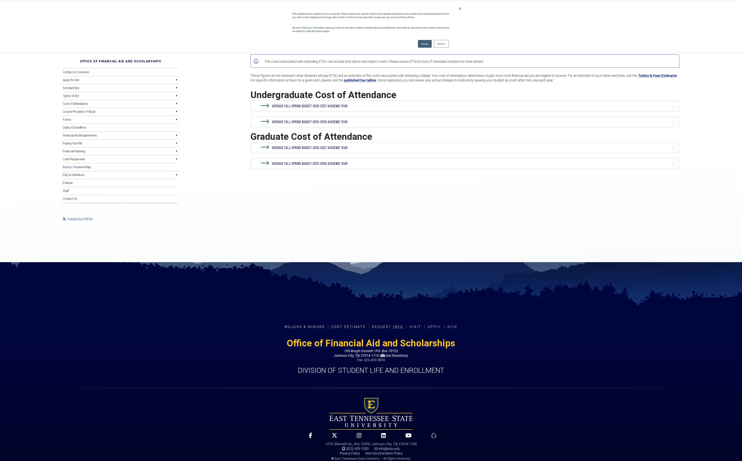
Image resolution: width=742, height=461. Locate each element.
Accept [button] (424, 43)
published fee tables (360, 80)
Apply (434, 327)
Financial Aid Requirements (80, 135)
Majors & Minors (304, 327)
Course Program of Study (79, 112)
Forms (67, 119)
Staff (66, 191)
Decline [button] (441, 43)
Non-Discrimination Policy (383, 453)
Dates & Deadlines (74, 127)
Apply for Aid (71, 80)
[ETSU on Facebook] (308, 437)
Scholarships (71, 88)
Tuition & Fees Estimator (657, 76)
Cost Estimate (348, 327)
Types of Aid (71, 96)
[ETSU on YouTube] (407, 437)
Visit (415, 327)
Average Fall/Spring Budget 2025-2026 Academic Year (310, 122)
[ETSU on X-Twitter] (332, 437)
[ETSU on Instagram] (357, 437)
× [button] (460, 7)
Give (452, 327)
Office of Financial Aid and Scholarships (120, 61)
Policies (68, 183)
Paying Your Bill (72, 143)
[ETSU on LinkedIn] (382, 437)
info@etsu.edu (389, 449)
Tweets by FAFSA (80, 219)
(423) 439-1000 (357, 449)
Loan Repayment (74, 159)
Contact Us (70, 199)
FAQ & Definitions (73, 175)
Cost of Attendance (75, 104)
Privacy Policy (350, 453)
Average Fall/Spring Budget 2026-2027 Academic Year (310, 106)
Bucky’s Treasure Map (77, 167)
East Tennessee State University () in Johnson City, (371, 413)
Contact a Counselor (76, 72)
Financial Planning (74, 151)
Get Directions (396, 355)
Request (387, 327)
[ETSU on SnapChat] (432, 437)
